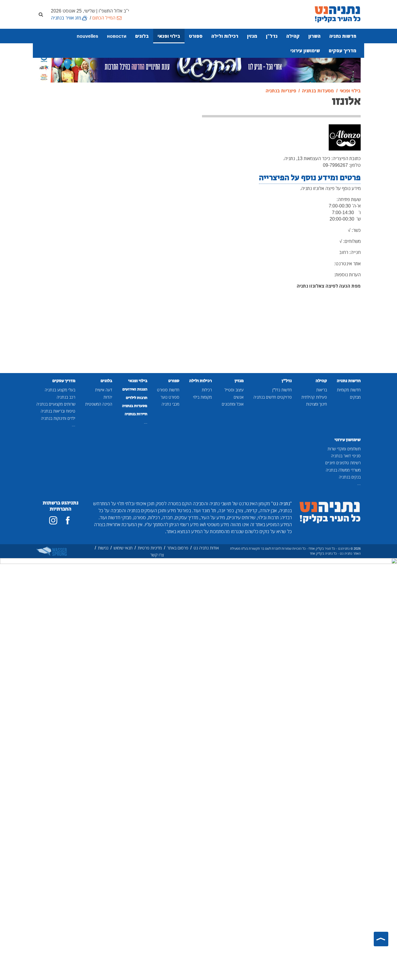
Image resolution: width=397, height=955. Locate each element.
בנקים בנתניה (350, 477)
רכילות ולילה (224, 36)
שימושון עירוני (305, 50)
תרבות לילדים (136, 398)
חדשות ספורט (168, 390)
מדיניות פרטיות (150, 548)
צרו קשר (157, 555)
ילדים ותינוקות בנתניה (58, 418)
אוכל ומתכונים (233, 404)
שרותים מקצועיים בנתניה (55, 404)
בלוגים (142, 36)
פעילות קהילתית (314, 397)
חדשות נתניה (342, 36)
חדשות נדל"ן (282, 390)
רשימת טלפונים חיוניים (343, 462)
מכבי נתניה (170, 404)
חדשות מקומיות (349, 390)
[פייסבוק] (68, 520)
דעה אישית (103, 390)
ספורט (196, 36)
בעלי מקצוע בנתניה (60, 390)
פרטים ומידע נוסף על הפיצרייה (310, 178)
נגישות (103, 548)
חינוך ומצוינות (316, 404)
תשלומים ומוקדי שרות (344, 448)
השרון (314, 36)
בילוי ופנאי (169, 36)
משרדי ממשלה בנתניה (343, 470)
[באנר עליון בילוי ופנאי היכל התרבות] (198, 66)
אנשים (239, 397)
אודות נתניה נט (206, 548)
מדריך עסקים (342, 50)
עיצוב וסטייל (234, 390)
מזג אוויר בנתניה (66, 18)
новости (116, 36)
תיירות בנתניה (136, 414)
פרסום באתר (177, 548)
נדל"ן (272, 36)
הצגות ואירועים (134, 389)
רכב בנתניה (66, 397)
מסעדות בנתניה (134, 406)
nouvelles (87, 36)
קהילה (293, 36)
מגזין (252, 36)
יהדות (107, 397)
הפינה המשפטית (98, 404)
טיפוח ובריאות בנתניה (58, 411)
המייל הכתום (103, 18)
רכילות (207, 390)
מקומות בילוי (202, 397)
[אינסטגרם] (53, 520)
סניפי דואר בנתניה (346, 455)
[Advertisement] (157, 179)
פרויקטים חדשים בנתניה (272, 397)
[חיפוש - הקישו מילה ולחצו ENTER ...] (40, 14)
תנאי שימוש (123, 548)
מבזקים (355, 397)
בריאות (321, 390)
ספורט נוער (169, 397)
